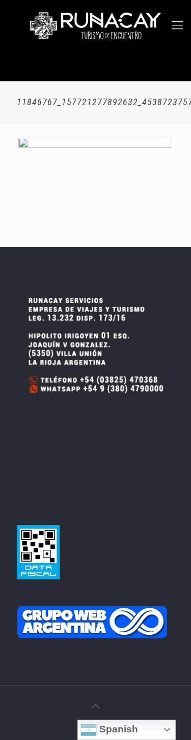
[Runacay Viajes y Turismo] (95, 25)
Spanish (117, 729)
